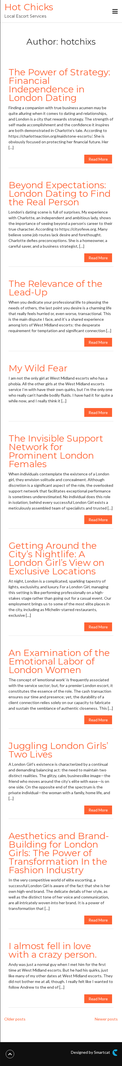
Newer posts (106, 1019)
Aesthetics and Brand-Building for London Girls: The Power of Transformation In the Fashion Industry (59, 852)
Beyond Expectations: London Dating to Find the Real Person (60, 193)
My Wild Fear (38, 368)
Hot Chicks (28, 7)
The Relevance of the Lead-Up (55, 288)
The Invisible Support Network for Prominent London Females (56, 451)
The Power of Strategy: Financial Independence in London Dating (59, 85)
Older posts (15, 1019)
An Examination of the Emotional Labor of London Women (59, 661)
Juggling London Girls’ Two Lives (58, 750)
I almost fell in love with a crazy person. (53, 950)
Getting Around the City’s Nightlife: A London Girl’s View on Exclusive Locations (56, 558)
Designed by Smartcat (91, 1052)
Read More (98, 159)
